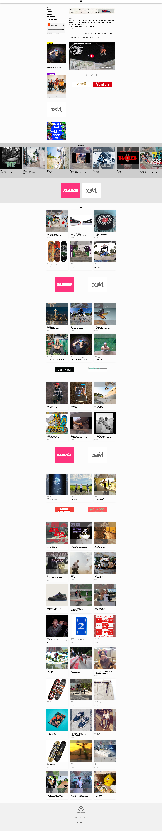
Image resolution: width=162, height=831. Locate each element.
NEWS (70, 18)
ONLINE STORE (51, 17)
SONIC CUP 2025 (52, 19)
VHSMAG (48, 33)
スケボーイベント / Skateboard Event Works (81, 817)
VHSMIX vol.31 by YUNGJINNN (55, 33)
